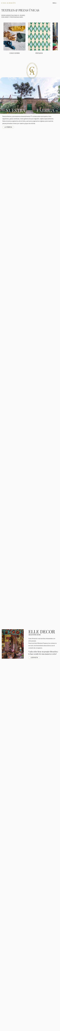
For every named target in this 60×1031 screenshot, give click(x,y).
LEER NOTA (34, 657)
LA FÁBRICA (8, 127)
